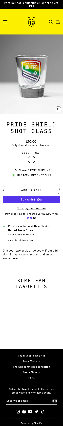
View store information (20, 240)
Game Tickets (31, 372)
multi (31, 159)
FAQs (31, 378)
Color (31, 152)
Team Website (31, 361)
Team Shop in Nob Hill (31, 355)
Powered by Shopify (31, 423)
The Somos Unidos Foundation (31, 366)
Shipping (17, 145)
